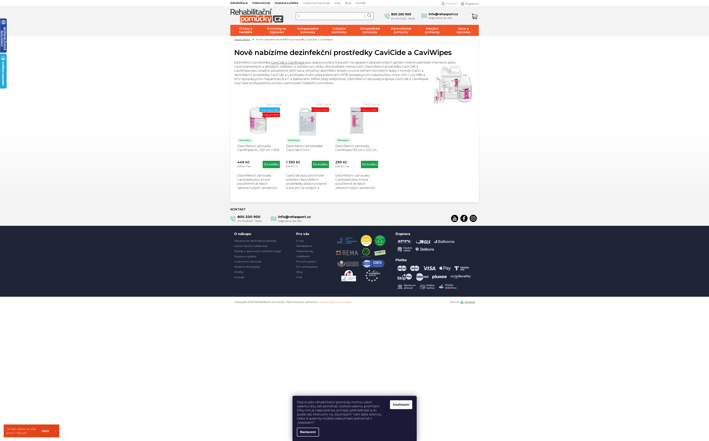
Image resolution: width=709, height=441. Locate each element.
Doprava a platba (286, 3)
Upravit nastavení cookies (335, 302)
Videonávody (261, 3)
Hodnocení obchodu (316, 3)
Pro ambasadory (307, 266)
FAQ (337, 3)
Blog (348, 3)
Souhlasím (401, 404)
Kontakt (361, 3)
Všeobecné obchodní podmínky (255, 240)
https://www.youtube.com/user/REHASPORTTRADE (454, 218)
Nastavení (308, 432)
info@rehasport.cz (294, 217)
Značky (238, 272)
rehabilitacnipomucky (473, 218)
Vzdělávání (303, 256)
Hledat (369, 16)
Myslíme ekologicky (247, 266)
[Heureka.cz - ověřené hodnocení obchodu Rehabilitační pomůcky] (366, 239)
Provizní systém (306, 261)
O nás (300, 240)
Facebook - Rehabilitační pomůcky (464, 218)
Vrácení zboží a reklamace (251, 246)
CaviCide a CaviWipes (288, 62)
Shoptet (470, 302)
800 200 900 (248, 217)
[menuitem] (245, 30)
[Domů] (243, 39)
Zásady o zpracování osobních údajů (257, 251)
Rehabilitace (239, 3)
